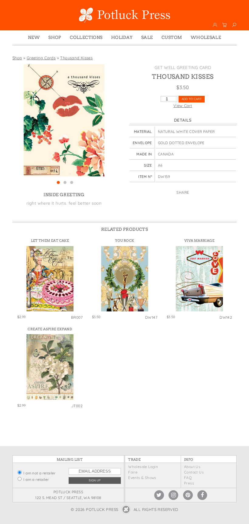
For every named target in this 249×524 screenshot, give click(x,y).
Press (189, 483)
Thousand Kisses (76, 57)
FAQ (188, 477)
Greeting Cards (41, 57)
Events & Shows (142, 477)
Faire (133, 472)
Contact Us (194, 472)
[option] (64, 120)
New (34, 37)
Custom (172, 37)
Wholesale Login (143, 466)
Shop (54, 37)
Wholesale (206, 37)
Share (182, 192)
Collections (86, 37)
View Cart (182, 105)
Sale (147, 37)
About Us (192, 466)
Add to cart (192, 99)
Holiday (122, 37)
